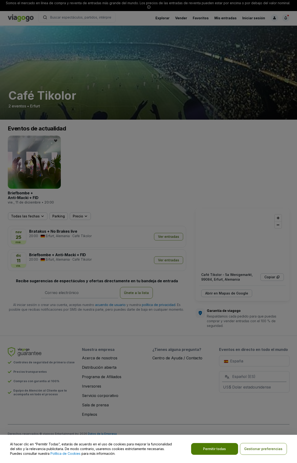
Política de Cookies (65, 453)
